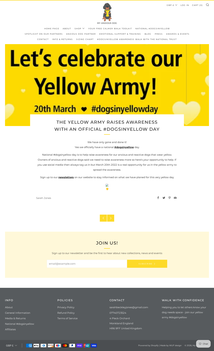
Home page (51, 28)
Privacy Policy (65, 307)
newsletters (66, 177)
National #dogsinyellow (152, 28)
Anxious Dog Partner (81, 34)
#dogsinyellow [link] (124, 147)
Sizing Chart (85, 39)
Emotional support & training (120, 34)
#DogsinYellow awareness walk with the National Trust (137, 39)
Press (159, 34)
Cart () (197, 5)
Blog (148, 34)
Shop (78, 28)
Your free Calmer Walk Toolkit (110, 28)
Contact (43, 39)
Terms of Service (67, 318)
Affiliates (10, 329)
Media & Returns (15, 318)
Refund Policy (66, 312)
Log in (185, 5)
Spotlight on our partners (44, 34)
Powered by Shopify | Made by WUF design (160, 345)
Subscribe (145, 264)
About (67, 28)
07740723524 (118, 312)
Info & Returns (62, 39)
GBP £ (170, 5)
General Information (17, 312)
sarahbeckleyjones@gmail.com (129, 307)
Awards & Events (177, 34)
